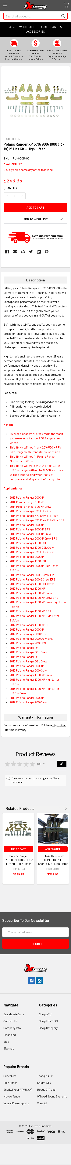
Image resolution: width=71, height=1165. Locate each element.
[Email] (15, 251)
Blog (6, 1041)
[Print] (23, 251)
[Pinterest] (46, 251)
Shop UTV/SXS (48, 1021)
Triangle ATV (45, 1076)
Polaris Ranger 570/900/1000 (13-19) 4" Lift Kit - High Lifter (18, 859)
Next (65, 808)
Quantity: (11, 188)
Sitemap (8, 1048)
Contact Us (10, 1021)
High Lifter (10, 1082)
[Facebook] (7, 251)
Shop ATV (45, 1014)
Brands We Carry (13, 1014)
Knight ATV (44, 1082)
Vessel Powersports (16, 1103)
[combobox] (35, 16)
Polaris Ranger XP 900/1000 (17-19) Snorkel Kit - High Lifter (53, 859)
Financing (9, 1034)
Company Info (12, 1028)
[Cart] (66, 5)
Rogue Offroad (46, 1089)
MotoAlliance (11, 1096)
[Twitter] (30, 251)
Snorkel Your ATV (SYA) (17, 1089)
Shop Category (48, 1028)
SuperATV (9, 1076)
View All (42, 1103)
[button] (44, 764)
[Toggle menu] (5, 5)
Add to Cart (18, 849)
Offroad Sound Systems (52, 1096)
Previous (60, 808)
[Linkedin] (38, 251)
